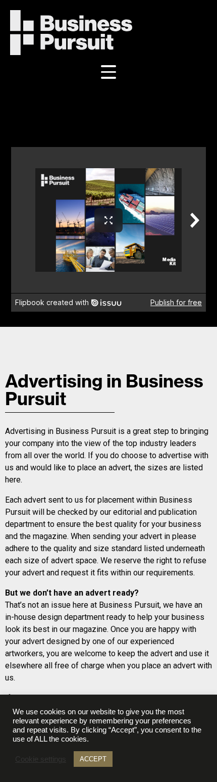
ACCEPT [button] (93, 759)
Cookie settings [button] (40, 759)
